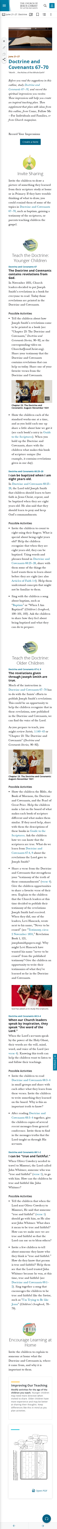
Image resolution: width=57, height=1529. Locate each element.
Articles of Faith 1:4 (24, 581)
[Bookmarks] (38, 14)
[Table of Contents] (3, 14)
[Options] (51, 14)
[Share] (4, 59)
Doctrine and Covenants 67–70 (28, 64)
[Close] (4, 41)
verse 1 (37, 1174)
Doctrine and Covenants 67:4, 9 (25, 669)
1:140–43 (39, 731)
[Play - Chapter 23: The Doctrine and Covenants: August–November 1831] (17, 397)
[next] (42, 1525)
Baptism (18, 605)
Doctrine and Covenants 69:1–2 (25, 1152)
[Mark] (4, 48)
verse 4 (46, 882)
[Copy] (4, 54)
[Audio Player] (46, 1518)
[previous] (14, 1525)
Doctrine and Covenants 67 (23, 266)
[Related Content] (44, 14)
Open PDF (41, 1490)
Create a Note (30, 142)
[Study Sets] (31, 14)
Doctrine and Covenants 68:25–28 (26, 471)
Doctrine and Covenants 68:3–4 (25, 1016)
